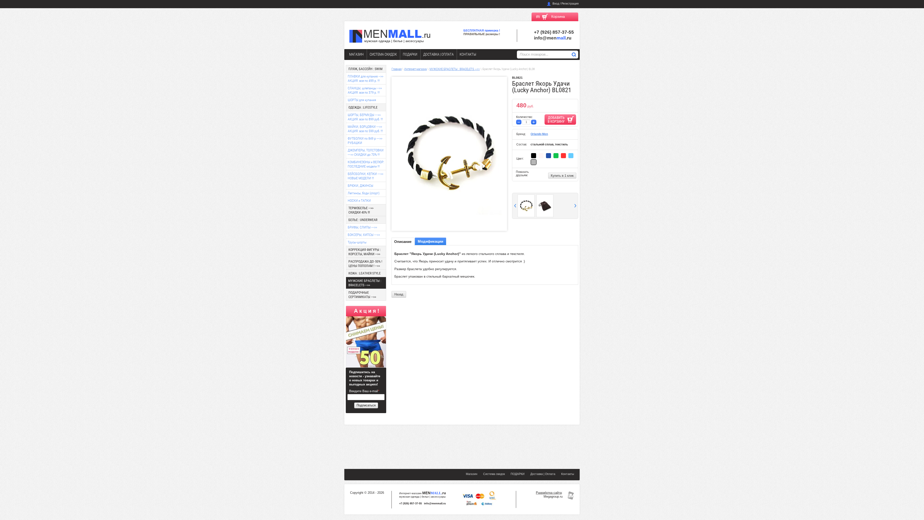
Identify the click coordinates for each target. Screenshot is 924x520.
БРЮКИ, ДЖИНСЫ (360, 186)
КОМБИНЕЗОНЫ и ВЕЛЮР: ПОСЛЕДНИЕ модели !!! (366, 164)
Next (575, 206)
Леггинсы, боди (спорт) (363, 193)
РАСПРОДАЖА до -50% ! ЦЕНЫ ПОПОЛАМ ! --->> (365, 264)
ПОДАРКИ (410, 54)
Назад (398, 294)
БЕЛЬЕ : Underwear (362, 220)
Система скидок (383, 54)
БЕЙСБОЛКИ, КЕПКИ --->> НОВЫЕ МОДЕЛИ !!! (365, 176)
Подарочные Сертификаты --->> (362, 295)
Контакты (468, 54)
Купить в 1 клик (562, 175)
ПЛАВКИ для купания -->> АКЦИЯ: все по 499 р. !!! (365, 78)
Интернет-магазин (415, 69)
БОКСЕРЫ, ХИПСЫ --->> (364, 235)
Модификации (430, 241)
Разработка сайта (549, 492)
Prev (515, 206)
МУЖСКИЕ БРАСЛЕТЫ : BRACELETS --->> (455, 69)
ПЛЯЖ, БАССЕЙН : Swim (365, 69)
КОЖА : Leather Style (364, 273)
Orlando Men (539, 134)
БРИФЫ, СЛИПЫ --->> (362, 227)
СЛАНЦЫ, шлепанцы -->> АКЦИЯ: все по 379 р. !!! (365, 90)
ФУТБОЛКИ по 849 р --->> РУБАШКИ (365, 140)
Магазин (356, 54)
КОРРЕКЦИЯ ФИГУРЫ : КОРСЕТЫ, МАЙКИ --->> (364, 252)
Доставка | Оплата (438, 54)
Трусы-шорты (357, 242)
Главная (396, 69)
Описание (402, 242)
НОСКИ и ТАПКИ (359, 200)
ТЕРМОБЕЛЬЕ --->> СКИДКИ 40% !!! (360, 210)
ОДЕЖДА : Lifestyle (363, 107)
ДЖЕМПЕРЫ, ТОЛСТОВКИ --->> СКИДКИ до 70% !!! (366, 152)
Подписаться (366, 405)
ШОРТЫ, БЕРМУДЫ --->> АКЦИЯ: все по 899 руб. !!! (365, 117)
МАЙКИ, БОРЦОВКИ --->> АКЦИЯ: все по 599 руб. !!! (365, 129)
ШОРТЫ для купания (362, 100)
